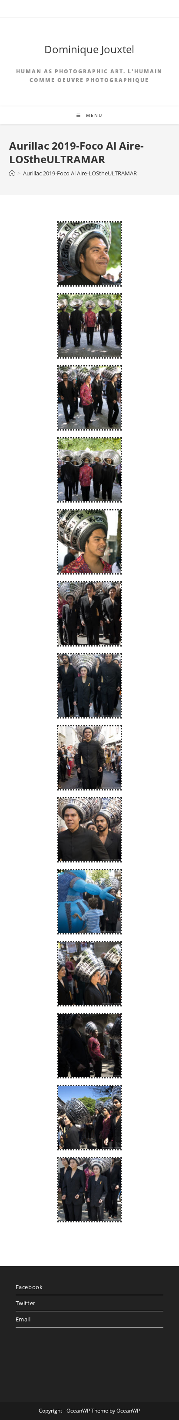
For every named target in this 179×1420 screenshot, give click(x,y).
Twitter (26, 1303)
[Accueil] (12, 173)
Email (23, 1319)
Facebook (29, 1287)
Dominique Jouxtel (89, 49)
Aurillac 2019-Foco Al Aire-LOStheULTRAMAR (80, 173)
